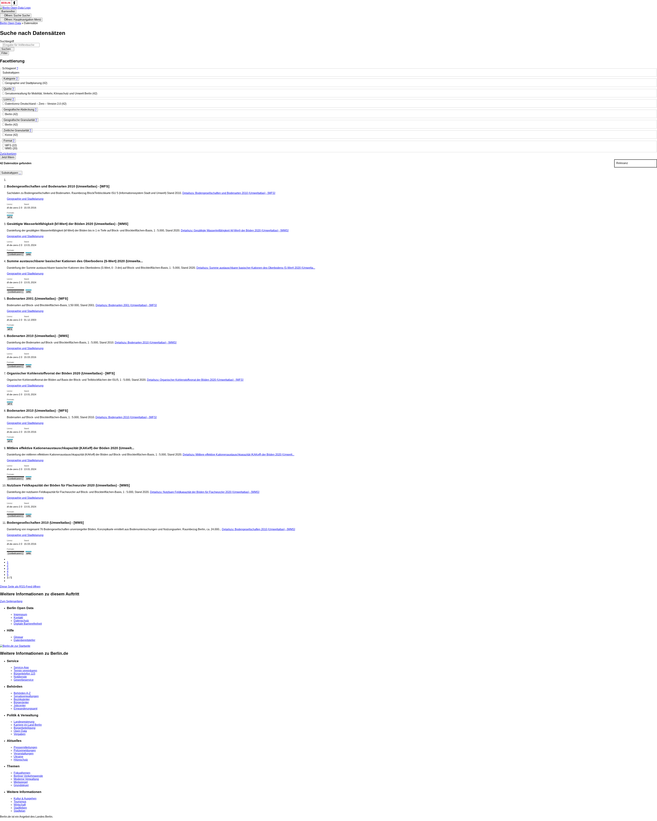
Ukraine (18, 756)
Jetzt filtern (7, 157)
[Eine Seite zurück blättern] (8, 559)
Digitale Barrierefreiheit (28, 623)
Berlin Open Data (10, 23)
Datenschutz (21, 620)
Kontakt (18, 617)
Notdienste (20, 676)
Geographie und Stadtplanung (23, 83)
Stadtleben (20, 807)
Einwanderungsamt (25, 708)
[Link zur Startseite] (15, 7)
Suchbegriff (7, 41)
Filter (4, 53)
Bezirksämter (22, 699)
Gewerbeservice (24, 679)
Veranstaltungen (24, 753)
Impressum (20, 614)
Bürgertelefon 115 (24, 673)
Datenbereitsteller (24, 640)
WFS (8, 145)
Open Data (20, 730)
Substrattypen (10, 172)
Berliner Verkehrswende (28, 775)
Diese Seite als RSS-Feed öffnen (20, 586)
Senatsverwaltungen (26, 696)
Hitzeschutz (21, 759)
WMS (8, 148)
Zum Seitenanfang (11, 601)
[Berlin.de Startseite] (15, 645)
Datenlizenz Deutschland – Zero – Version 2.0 (33, 103)
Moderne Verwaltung (26, 779)
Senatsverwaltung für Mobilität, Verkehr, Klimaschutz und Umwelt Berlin (48, 93)
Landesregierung (24, 721)
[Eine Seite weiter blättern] (8, 580)
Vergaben (19, 734)
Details (228, 193)
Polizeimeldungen (25, 750)
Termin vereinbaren (25, 670)
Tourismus (20, 801)
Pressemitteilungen (25, 747)
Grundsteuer (21, 785)
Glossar (18, 637)
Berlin (9, 114)
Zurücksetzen (8, 153)
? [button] (17, 68)
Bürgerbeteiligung (24, 727)
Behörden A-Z (22, 693)
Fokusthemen (22, 772)
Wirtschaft (20, 804)
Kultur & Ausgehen (25, 798)
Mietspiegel (21, 782)
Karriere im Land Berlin (28, 724)
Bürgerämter (21, 702)
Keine (9, 134)
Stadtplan (19, 810)
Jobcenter (20, 705)
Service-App (21, 667)
